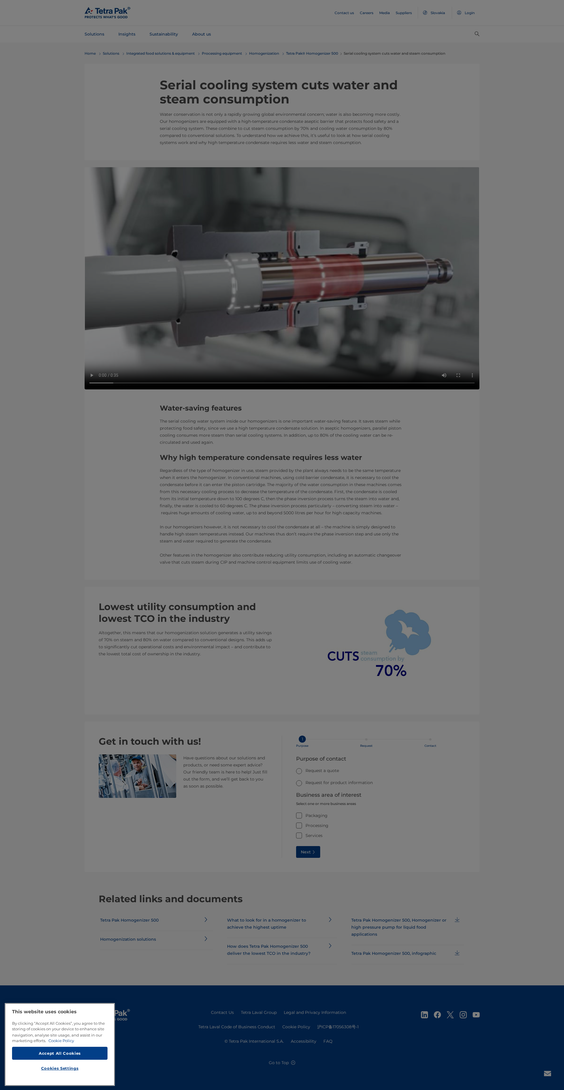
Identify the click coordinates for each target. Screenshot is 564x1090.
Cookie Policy (61, 1040)
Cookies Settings (60, 1068)
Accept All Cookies (60, 1053)
